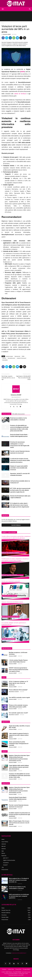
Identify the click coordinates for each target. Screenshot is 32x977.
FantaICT (5, 865)
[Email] (21, 37)
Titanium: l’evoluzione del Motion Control (12, 602)
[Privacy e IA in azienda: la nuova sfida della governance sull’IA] (5, 707)
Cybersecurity (17, 356)
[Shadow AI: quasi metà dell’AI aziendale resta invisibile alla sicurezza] (5, 468)
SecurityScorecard (11, 358)
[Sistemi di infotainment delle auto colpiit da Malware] (5, 497)
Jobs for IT (5, 858)
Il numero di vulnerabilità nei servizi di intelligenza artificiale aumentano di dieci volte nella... (19, 775)
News (3, 839)
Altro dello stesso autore (18, 414)
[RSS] (14, 407)
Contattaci (4, 969)
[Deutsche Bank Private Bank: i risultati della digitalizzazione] (5, 436)
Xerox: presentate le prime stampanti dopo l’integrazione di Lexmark (18, 743)
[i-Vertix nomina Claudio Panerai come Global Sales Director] (5, 662)
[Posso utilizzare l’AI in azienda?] (5, 692)
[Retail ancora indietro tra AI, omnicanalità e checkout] (5, 419)
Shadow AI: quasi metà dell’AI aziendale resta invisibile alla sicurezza (18, 467)
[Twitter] (6, 37)
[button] (2, 9)
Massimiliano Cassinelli (14, 691)
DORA (23, 356)
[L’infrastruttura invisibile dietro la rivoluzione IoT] (5, 482)
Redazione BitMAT (7, 34)
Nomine (4, 848)
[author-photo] (16, 392)
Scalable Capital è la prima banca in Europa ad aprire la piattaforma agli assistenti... (19, 814)
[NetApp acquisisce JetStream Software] (5, 655)
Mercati (4, 846)
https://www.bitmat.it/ (16, 397)
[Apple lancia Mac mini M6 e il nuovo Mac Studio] (5, 728)
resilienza (4, 358)
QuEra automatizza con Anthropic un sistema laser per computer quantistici (19, 896)
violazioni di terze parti (21, 358)
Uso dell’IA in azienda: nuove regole (19, 697)
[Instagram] (9, 963)
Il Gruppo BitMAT (26, 969)
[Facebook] (3, 37)
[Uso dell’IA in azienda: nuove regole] (5, 700)
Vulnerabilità (4, 360)
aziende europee (9, 356)
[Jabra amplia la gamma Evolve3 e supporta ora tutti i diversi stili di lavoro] (5, 736)
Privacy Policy (18, 969)
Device (3, 853)
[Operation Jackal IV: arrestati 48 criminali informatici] (5, 475)
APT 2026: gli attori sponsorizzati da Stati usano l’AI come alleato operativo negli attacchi (20, 490)
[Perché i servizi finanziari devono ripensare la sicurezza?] (5, 453)
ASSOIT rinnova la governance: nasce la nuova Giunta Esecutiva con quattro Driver (18, 669)
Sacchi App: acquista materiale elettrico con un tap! (8, 377)
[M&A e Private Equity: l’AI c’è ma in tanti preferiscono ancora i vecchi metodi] (5, 823)
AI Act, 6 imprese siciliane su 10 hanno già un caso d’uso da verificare (18, 683)
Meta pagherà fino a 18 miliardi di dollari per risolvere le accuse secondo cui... (19, 880)
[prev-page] (2, 511)
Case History (5, 841)
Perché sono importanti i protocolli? (11, 581)
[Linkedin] (10, 37)
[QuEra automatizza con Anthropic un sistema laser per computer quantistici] (5, 897)
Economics (6, 862)
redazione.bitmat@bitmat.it (19, 953)
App (3, 851)
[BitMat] (16, 3)
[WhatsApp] (13, 37)
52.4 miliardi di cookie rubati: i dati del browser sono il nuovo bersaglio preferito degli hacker (19, 505)
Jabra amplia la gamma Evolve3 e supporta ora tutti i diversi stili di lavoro (19, 735)
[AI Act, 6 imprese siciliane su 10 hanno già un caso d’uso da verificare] (5, 684)
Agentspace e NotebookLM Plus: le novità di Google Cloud (23, 377)
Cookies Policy (11, 969)
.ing (2, 867)
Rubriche (4, 855)
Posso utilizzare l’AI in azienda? (18, 690)
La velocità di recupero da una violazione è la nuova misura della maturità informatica (20, 460)
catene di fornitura (20, 94)
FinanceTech (5, 869)
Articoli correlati (6, 414)
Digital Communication (9, 860)
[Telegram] (17, 37)
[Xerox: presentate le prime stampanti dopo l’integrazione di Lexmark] (5, 744)
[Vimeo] (21, 407)
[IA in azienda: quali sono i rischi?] (5, 715)
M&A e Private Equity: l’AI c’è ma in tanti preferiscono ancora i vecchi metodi (19, 822)
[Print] (24, 37)
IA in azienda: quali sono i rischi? (18, 713)
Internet (4, 844)
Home (3, 22)
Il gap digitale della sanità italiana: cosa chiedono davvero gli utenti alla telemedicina (19, 767)
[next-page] (5, 511)
